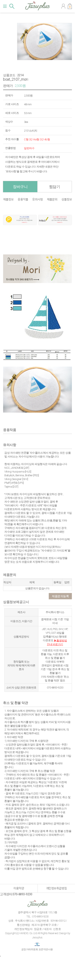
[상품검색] (11, 6)
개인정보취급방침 (56, 888)
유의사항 (37, 199)
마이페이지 (63, 6)
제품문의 (52, 199)
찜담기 (54, 186)
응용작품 (23, 199)
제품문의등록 (60, 596)
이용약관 (19, 888)
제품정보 (8, 199)
